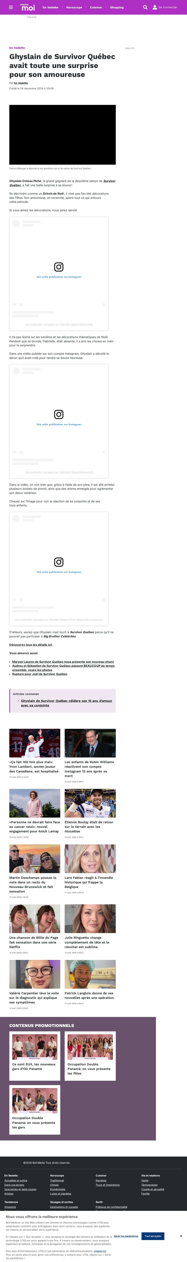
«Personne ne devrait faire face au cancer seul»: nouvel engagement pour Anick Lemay (34, 826)
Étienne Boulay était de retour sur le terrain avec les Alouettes (89, 826)
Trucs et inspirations (108, 1184)
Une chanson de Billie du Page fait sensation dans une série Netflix (33, 942)
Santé (144, 1180)
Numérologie (57, 1189)
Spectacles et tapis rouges (20, 1189)
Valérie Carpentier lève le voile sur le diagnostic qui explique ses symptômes (34, 997)
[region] (93, 1236)
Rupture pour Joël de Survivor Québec (39, 674)
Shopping (117, 7)
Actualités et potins (15, 1180)
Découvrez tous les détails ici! (31, 645)
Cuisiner (96, 7)
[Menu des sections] (11, 7)
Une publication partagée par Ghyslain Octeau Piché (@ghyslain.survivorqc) (59, 619)
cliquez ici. (100, 1251)
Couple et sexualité (152, 1189)
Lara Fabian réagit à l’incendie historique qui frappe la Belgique (89, 882)
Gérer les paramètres (126, 1236)
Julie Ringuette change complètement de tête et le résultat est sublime (87, 942)
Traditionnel (57, 1180)
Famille (145, 1193)
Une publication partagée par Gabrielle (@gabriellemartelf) (59, 324)
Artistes (8, 1193)
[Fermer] (181, 1236)
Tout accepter (153, 1236)
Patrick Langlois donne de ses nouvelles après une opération (89, 995)
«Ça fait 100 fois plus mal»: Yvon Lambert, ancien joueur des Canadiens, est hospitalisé (33, 766)
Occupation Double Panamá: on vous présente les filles (89, 1068)
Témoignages (149, 1184)
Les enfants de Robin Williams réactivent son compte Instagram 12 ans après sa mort (89, 769)
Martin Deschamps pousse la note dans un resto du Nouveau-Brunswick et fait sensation (32, 884)
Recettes (101, 1180)
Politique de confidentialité (111, 1206)
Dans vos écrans (14, 1184)
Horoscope (74, 7)
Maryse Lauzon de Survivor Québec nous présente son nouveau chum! (63, 662)
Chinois (54, 1184)
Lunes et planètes (60, 1193)
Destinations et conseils (64, 1206)
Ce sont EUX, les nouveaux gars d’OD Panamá (34, 1066)
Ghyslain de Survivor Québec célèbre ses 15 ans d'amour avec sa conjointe (66, 703)
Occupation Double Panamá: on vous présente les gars (33, 1122)
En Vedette (50, 7)
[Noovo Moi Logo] (27, 7)
